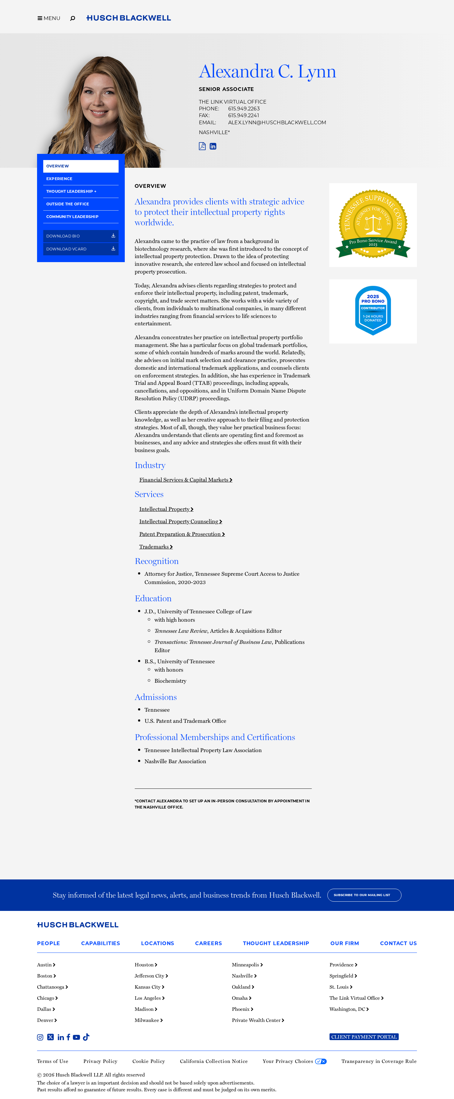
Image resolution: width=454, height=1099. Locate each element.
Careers (208, 943)
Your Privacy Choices (289, 1061)
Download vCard (67, 249)
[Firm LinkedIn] (62, 1038)
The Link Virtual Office (233, 102)
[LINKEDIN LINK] (213, 146)
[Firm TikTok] (86, 1038)
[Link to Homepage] (128, 19)
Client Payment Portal (364, 1036)
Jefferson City (150, 975)
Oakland (242, 986)
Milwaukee (147, 1020)
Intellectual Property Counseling (179, 521)
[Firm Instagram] (41, 1038)
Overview (57, 166)
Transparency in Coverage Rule (379, 1061)
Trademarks (154, 546)
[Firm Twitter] (52, 1038)
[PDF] (202, 146)
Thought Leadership (69, 191)
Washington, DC (348, 1009)
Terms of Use (53, 1061)
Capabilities (100, 943)
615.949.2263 (244, 109)
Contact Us (398, 943)
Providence (342, 964)
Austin (45, 964)
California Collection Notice (214, 1061)
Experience (59, 178)
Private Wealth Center (257, 1020)
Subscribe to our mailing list (362, 895)
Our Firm (344, 943)
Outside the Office (67, 204)
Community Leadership (72, 216)
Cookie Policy (148, 1061)
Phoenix (241, 1009)
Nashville (213, 132)
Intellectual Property (165, 508)
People (48, 943)
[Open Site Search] (72, 17)
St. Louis (340, 986)
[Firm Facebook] (69, 1038)
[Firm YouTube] (77, 1038)
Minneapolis (246, 964)
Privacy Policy (100, 1061)
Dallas (45, 1009)
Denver (45, 1020)
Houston (145, 964)
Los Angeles (148, 997)
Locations (157, 943)
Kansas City (148, 986)
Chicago (46, 997)
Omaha (240, 997)
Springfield (342, 975)
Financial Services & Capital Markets (184, 479)
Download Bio (63, 236)
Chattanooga (51, 986)
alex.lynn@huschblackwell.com (277, 123)
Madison (145, 1009)
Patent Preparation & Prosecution (180, 533)
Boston (45, 975)
